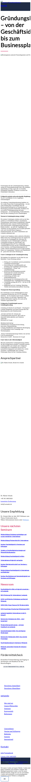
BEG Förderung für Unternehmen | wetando (14, 595)
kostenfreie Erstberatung (8, 501)
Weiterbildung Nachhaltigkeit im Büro (12, 556)
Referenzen (8, 714)
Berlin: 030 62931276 (7, 758)
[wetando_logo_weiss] (11, 2)
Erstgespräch (8, 711)
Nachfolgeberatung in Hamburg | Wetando (14, 643)
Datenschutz (19, 763)
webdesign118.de (23, 762)
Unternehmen (9, 729)
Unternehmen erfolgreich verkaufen (12, 560)
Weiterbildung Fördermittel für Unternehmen (14, 540)
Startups (7, 737)
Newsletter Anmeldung (12, 686)
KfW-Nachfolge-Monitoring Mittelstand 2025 (15, 609)
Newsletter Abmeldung (12, 688)
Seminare (7, 708)
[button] (2, 766)
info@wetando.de (7, 753)
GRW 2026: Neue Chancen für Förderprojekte (15, 605)
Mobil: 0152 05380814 (8, 760)
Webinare (26, 520)
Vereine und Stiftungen (12, 731)
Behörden (7, 734)
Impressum (11, 763)
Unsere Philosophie (11, 706)
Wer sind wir (8, 703)
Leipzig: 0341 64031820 (8, 756)
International (8, 739)
